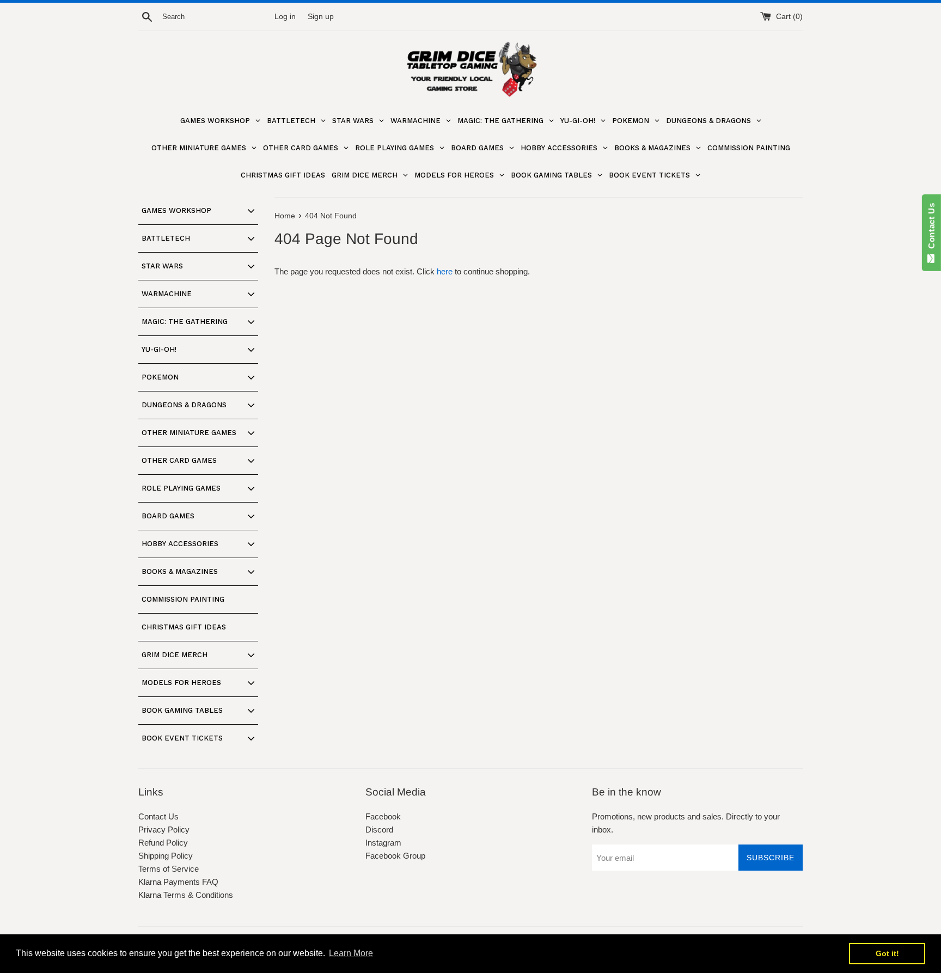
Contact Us (158, 816)
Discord (379, 829)
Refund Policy (163, 842)
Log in (285, 17)
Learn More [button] (351, 953)
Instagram (383, 842)
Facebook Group (395, 855)
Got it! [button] (887, 953)
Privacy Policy (164, 829)
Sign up (321, 17)
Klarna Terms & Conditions (185, 894)
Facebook (383, 816)
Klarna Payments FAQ (178, 881)
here (445, 271)
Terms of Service (168, 868)
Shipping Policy (165, 855)
